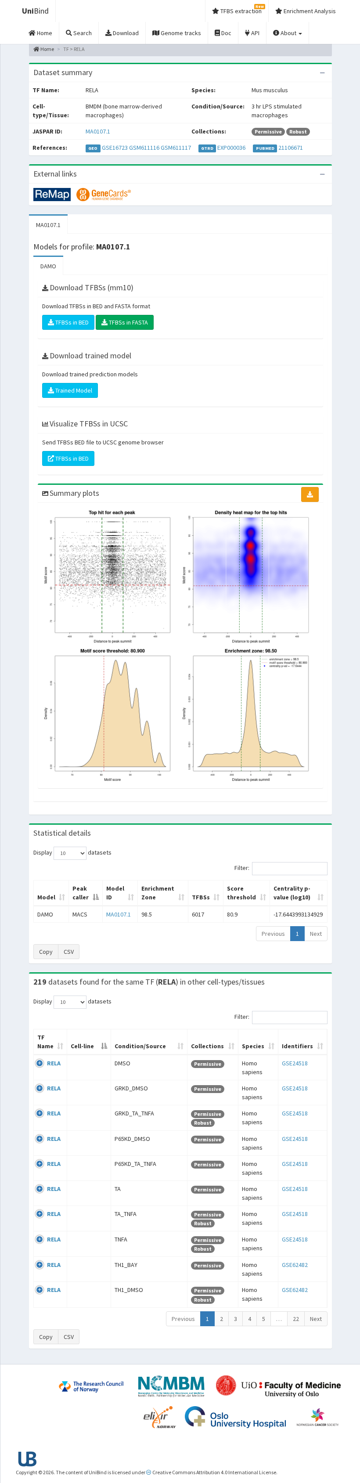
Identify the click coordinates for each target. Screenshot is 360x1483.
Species (253, 1046)
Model (46, 897)
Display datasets (72, 852)
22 (296, 1319)
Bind (35, 11)
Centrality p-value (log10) (292, 892)
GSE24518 (295, 1063)
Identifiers (297, 1046)
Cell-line (82, 1046)
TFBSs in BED (71, 322)
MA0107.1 (98, 131)
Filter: (241, 868)
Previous (273, 934)
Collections (207, 1046)
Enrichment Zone (157, 892)
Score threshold (241, 892)
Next (316, 934)
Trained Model (73, 390)
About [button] (288, 33)
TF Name (45, 1041)
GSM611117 (176, 148)
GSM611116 (144, 148)
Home (47, 49)
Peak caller (80, 892)
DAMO (48, 266)
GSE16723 (115, 148)
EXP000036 (231, 148)
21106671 (290, 148)
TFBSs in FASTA (128, 322)
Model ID (115, 892)
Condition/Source (140, 1046)
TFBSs (201, 897)
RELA (54, 1063)
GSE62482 (295, 1265)
